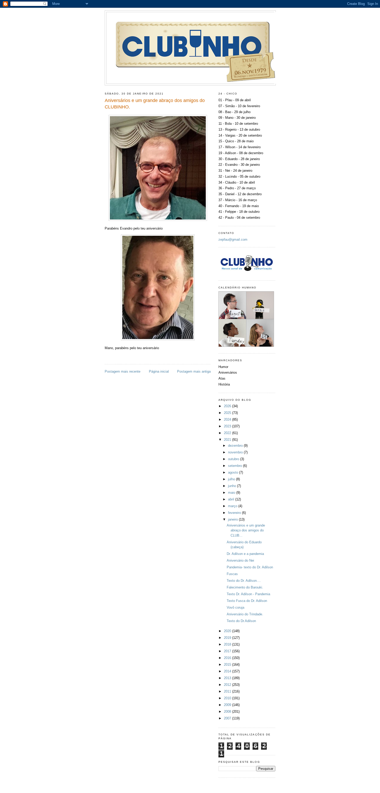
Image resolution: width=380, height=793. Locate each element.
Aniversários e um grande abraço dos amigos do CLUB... (246, 530)
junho (232, 486)
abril (231, 499)
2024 (228, 419)
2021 (228, 440)
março (233, 506)
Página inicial (159, 371)
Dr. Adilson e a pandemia (245, 554)
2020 (228, 631)
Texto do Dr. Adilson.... (244, 581)
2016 (228, 658)
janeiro (233, 519)
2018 (228, 644)
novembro (236, 452)
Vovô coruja (235, 607)
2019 (228, 638)
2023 (228, 426)
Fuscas (232, 574)
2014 (228, 671)
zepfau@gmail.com (232, 239)
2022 (228, 433)
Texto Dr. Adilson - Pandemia (248, 594)
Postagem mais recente (122, 371)
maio (232, 492)
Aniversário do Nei (240, 560)
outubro (234, 459)
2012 (228, 685)
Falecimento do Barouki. (245, 587)
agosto (233, 472)
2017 (228, 651)
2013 (228, 678)
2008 (228, 711)
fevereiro (235, 513)
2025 (228, 413)
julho (232, 479)
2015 (228, 664)
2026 (228, 406)
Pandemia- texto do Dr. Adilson (250, 567)
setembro (235, 466)
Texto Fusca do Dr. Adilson (247, 601)
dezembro (236, 445)
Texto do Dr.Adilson (241, 621)
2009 (228, 705)
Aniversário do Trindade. (245, 614)
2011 (228, 691)
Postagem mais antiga (194, 371)
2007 (228, 718)
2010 (228, 698)
